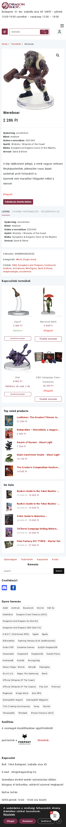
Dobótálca (8, 614)
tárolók (46, 706)
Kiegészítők (37, 654)
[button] (58, 55)
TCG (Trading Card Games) (16, 706)
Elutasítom (28, 821)
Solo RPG (36, 693)
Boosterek (28, 608)
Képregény (44, 667)
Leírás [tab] (6, 211)
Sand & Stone (45, 268)
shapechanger (10, 271)
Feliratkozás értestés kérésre (18, 202)
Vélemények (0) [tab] (50, 211)
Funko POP (8, 647)
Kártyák (32, 667)
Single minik (29, 259)
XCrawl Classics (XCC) (42, 713)
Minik (19, 259)
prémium (56, 687)
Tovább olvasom (48, 339)
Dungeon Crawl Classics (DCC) (31, 614)
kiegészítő (22, 654)
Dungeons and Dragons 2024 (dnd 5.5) (22, 628)
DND (14, 265)
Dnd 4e (40, 608)
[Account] (59, 32)
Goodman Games (25, 647)
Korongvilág (34, 660)
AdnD (5, 608)
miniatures (18, 268)
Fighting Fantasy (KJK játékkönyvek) (36, 641)
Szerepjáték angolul (13, 700)
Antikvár (15, 608)
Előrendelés (9, 641)
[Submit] (44, 32)
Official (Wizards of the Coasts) (19, 687)
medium (7, 268)
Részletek (9, 814)
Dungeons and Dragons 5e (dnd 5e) (20, 621)
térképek (22, 713)
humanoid (50, 265)
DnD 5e (50, 608)
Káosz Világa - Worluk (14, 667)
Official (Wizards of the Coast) (19, 680)
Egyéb (36, 634)
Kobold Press (53, 654)
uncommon (25, 271)
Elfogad (10, 821)
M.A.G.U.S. (8, 673)
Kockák (20, 660)
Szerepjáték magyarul (37, 700)
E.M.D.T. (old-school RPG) (16, 634)
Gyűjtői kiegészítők (47, 647)
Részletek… (44, 740)
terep (36, 706)
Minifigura (31, 268)
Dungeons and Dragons (30, 265)
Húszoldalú (8, 654)
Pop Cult (43, 687)
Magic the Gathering (27, 673)
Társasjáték (9, 713)
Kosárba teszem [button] (18, 338)
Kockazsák (8, 660)
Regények (7, 693)
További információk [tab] (25, 211)
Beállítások (46, 821)
